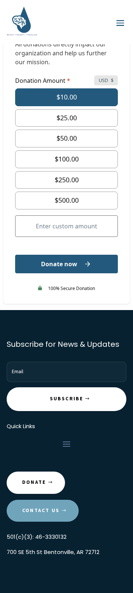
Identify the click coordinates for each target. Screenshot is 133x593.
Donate (34, 482)
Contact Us (40, 510)
